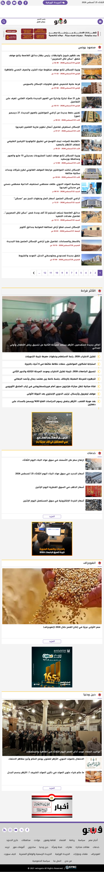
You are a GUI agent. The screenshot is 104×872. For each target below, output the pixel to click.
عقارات (69, 847)
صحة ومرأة (57, 847)
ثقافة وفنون (49, 840)
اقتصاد (62, 840)
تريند (7, 847)
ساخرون (32, 847)
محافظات (25, 840)
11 (51, 273)
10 (57, 273)
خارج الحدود (12, 840)
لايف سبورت (10, 854)
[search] (3, 21)
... (39, 273)
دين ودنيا (43, 847)
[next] (34, 273)
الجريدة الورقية (54, 2)
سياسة (81, 840)
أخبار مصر (93, 840)
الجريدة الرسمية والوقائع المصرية (35, 854)
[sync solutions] (70, 868)
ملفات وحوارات (80, 854)
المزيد (52, 516)
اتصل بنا (57, 861)
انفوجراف (95, 854)
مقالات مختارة (82, 847)
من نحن (68, 861)
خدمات (96, 847)
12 (45, 273)
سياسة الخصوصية (41, 861)
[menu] (100, 21)
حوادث (37, 840)
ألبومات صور (19, 847)
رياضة (72, 840)
